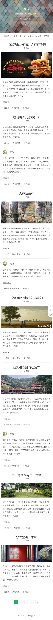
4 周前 (11, 263)
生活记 (15, 36)
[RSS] (25, 25)
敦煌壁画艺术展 (26, 537)
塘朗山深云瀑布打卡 (26, 117)
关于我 (46, 36)
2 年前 (11, 434)
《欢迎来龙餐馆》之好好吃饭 (26, 44)
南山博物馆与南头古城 (26, 475)
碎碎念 (7, 36)
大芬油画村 (26, 193)
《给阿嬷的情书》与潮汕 (26, 298)
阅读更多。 (7, 102)
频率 (26, 9)
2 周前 (11, 152)
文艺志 (22, 36)
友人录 (38, 36)
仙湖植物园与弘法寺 (26, 367)
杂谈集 (30, 36)
